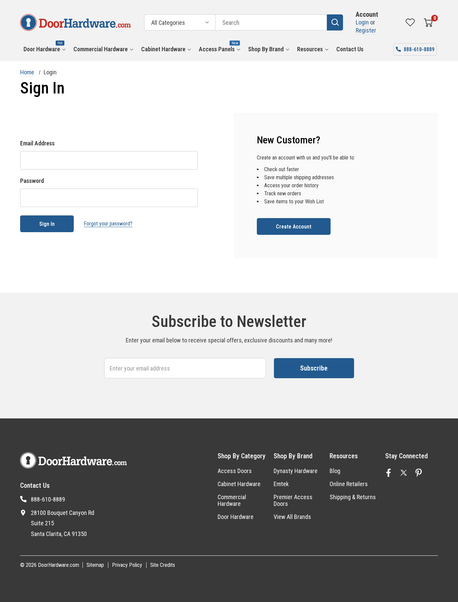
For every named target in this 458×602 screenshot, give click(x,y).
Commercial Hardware (100, 49)
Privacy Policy (127, 565)
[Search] (335, 22)
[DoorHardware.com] (75, 22)
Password (32, 180)
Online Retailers (349, 483)
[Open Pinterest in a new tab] (418, 472)
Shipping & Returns (353, 496)
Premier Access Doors (293, 500)
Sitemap (95, 565)
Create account (293, 226)
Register (366, 30)
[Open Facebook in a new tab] (388, 472)
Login (363, 22)
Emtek (281, 483)
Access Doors (235, 470)
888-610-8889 (48, 499)
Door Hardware (41, 49)
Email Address (37, 143)
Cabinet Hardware (163, 49)
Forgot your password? (108, 223)
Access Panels (217, 49)
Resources (310, 49)
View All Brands (292, 516)
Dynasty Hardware (296, 470)
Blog (335, 470)
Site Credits (162, 565)
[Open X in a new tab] (403, 472)
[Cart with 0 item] (428, 22)
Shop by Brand (266, 49)
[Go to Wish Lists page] (410, 22)
